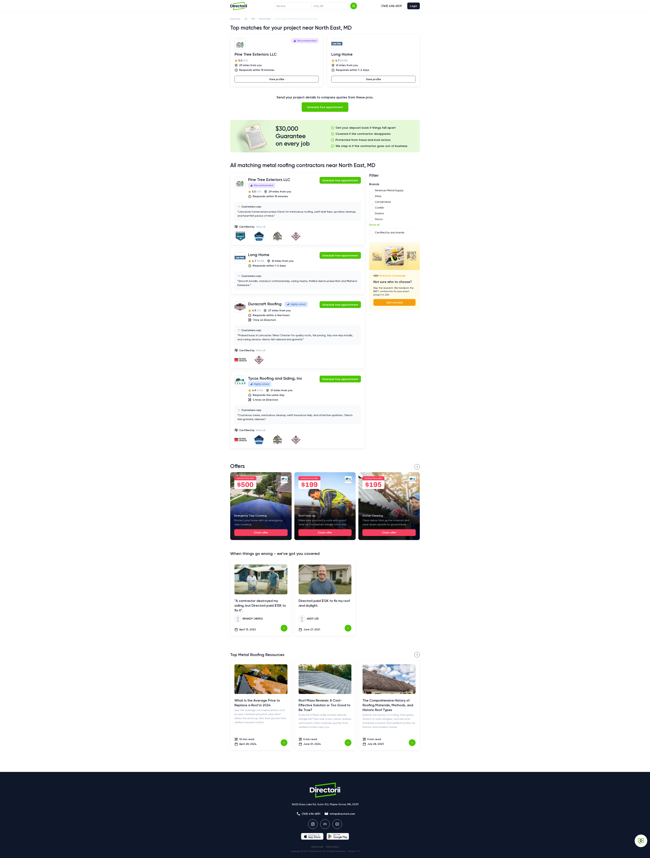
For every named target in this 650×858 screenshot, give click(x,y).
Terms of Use (317, 846)
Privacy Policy (332, 846)
